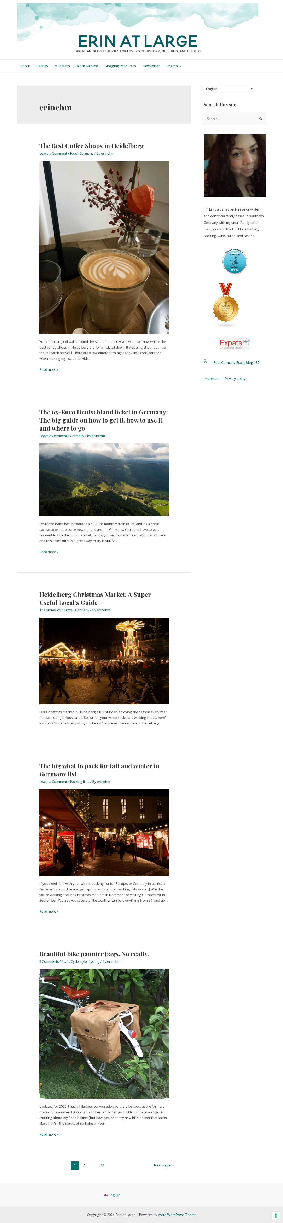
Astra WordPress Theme (177, 1214)
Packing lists (79, 781)
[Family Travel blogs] (226, 305)
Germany (86, 153)
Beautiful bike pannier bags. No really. (94, 954)
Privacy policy (235, 378)
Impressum (212, 378)
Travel (69, 610)
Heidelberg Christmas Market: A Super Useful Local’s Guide (95, 598)
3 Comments (49, 961)
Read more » (49, 369)
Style (65, 961)
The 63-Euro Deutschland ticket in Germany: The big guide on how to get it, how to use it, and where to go (103, 420)
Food (74, 153)
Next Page (164, 1165)
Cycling (93, 961)
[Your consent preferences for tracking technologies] (276, 1216)
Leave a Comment (53, 153)
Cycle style (79, 961)
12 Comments (50, 610)
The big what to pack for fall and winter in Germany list (99, 770)
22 (102, 1165)
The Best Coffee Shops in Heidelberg (91, 146)
